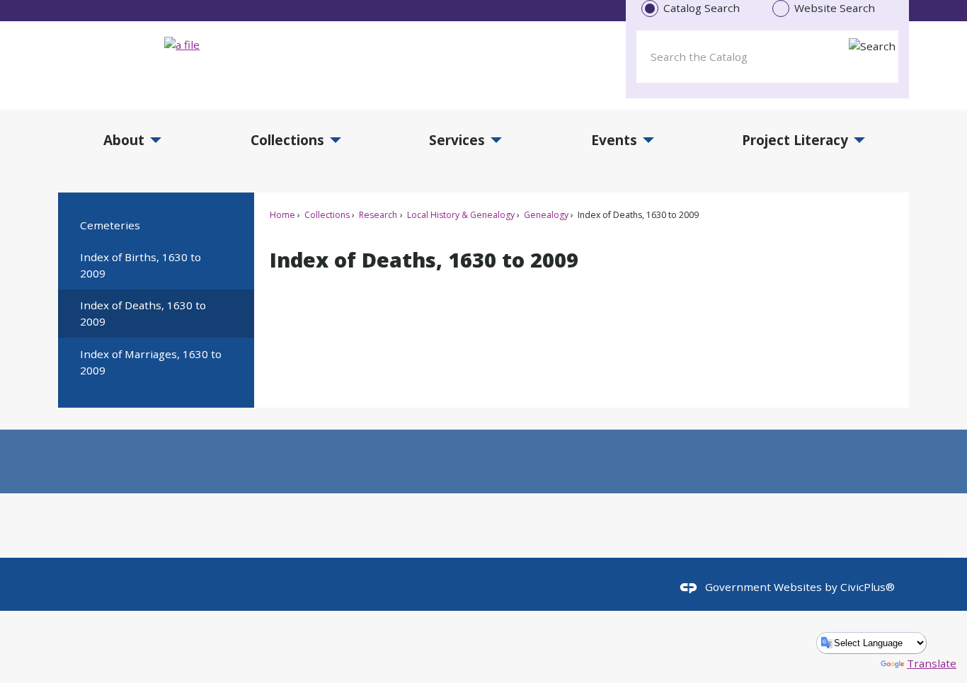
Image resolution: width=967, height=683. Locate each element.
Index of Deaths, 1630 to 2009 (143, 313)
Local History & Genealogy (460, 215)
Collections (326, 215)
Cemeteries (110, 225)
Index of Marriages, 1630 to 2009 (151, 362)
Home (282, 215)
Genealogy (545, 215)
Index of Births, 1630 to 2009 (140, 265)
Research (377, 215)
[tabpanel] (767, 53)
